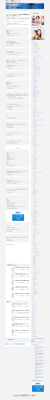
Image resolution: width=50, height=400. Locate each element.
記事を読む (14, 308)
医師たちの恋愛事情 (35, 213)
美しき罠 (34, 239)
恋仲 (33, 186)
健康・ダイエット (34, 308)
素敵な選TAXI (34, 259)
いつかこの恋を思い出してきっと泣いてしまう (38, 124)
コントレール (34, 103)
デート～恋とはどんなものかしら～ (37, 232)
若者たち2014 (34, 291)
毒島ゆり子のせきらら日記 (36, 115)
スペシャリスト (35, 127)
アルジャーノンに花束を (36, 202)
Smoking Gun (34, 265)
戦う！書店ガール (35, 220)
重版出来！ (34, 122)
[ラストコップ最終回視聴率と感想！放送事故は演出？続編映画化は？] (9, 271)
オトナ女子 (34, 147)
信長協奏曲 (34, 256)
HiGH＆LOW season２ (36, 96)
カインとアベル (35, 46)
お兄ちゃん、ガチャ (35, 225)
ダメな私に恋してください (36, 130)
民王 (33, 189)
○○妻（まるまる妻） (35, 224)
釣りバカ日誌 (34, 166)
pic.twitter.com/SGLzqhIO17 (11, 190)
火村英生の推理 (35, 139)
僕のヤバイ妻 (34, 111)
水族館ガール (34, 88)
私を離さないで (35, 142)
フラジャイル (34, 134)
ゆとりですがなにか (35, 100)
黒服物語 (34, 260)
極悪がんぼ (34, 275)
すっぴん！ (33, 300)
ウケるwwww (33, 304)
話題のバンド (33, 322)
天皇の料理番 (34, 216)
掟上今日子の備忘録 (35, 158)
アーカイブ (32, 336)
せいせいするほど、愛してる (36, 69)
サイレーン (34, 150)
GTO (33, 280)
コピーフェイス (35, 49)
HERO (34, 281)
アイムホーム (34, 201)
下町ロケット (34, 154)
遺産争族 (34, 165)
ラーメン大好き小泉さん (36, 181)
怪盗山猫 (34, 138)
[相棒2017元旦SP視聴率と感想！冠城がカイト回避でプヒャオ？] (9, 307)
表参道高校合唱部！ (35, 192)
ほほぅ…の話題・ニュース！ (13, 1)
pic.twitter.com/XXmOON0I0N (19, 181)
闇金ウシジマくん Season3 (36, 92)
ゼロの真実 (34, 285)
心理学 (33, 312)
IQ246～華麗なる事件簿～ (36, 45)
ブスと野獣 (34, 178)
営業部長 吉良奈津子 (35, 80)
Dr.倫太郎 (34, 194)
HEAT (33, 170)
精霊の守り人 (33, 327)
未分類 (33, 315)
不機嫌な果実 (34, 108)
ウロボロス (34, 228)
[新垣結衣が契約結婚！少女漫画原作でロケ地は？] (38, 20)
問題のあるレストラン (35, 233)
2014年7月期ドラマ (34, 279)
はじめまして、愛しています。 (37, 72)
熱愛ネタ (33, 319)
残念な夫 (34, 236)
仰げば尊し (34, 77)
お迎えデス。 (34, 99)
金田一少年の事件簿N (35, 292)
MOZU (34, 264)
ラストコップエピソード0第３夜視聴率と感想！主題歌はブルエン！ (17, 344)
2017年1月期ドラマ (34, 331)
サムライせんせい (35, 151)
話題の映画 (33, 323)
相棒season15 (34, 332)
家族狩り (34, 288)
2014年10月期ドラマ (34, 243)
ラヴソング (34, 107)
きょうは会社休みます (35, 245)
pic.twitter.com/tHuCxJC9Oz (22, 206)
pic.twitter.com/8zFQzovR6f (17, 43)
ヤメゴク (34, 208)
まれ (33, 198)
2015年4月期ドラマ (34, 193)
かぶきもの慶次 (35, 197)
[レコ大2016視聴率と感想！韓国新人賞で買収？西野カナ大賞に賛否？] (9, 320)
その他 (33, 301)
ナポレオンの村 (35, 177)
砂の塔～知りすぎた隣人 (36, 61)
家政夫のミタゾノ (35, 60)
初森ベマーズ (34, 185)
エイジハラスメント (35, 174)
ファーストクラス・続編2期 (36, 252)
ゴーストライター (35, 229)
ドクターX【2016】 (35, 52)
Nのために (34, 244)
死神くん (34, 276)
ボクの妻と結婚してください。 (37, 205)
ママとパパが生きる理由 (36, 255)
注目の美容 (33, 316)
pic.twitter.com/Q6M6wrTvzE (10, 125)
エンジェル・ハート (35, 146)
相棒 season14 (35, 162)
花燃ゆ (34, 240)
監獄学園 (34, 161)
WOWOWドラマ (34, 326)
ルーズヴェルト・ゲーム (36, 272)
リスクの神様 (34, 182)
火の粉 (34, 118)
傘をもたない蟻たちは (35, 135)
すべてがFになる (35, 248)
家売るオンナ (34, 84)
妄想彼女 (34, 217)
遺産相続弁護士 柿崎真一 (36, 91)
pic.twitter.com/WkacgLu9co (18, 52)
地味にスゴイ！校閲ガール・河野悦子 (37, 57)
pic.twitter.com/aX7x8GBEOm (18, 74)
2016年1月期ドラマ (34, 123)
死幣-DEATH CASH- (35, 87)
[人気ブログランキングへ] (33, 340)
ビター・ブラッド (35, 268)
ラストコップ (10, 262)
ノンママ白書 (34, 76)
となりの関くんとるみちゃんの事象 (37, 171)
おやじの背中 (34, 284)
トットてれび (34, 104)
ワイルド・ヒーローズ (35, 209)
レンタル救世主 (35, 56)
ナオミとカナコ (35, 131)
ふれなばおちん (35, 73)
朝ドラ (33, 330)
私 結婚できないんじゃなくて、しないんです (38, 119)
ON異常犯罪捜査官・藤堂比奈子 (37, 68)
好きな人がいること (35, 83)
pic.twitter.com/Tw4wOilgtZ (14, 33)
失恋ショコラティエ (34, 311)
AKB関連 (33, 296)
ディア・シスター (35, 249)
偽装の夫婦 (34, 155)
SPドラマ (33, 297)
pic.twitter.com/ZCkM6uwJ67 (12, 96)
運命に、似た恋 (35, 64)
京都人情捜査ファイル (35, 212)
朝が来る (34, 114)
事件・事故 (33, 307)
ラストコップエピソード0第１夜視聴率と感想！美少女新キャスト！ (17, 343)
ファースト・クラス (35, 269)
